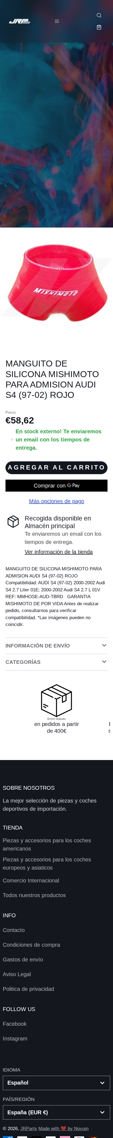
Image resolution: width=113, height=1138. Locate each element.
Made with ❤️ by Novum (63, 1128)
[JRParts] (19, 21)
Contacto (14, 930)
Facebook (15, 1024)
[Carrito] (99, 27)
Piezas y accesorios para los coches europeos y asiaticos (47, 863)
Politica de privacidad (28, 989)
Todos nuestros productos (34, 895)
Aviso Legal (17, 974)
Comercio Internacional (31, 880)
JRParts (28, 1128)
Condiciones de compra (31, 945)
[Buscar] (99, 15)
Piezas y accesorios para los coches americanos (47, 844)
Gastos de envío (23, 960)
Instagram (15, 1039)
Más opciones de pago (56, 501)
